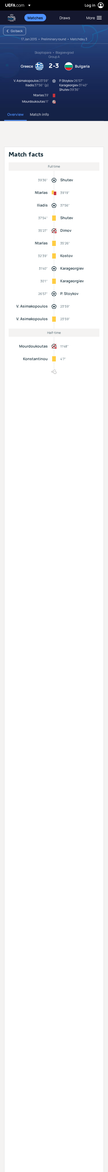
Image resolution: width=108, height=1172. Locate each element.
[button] (93, 18)
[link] (35, 18)
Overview (15, 114)
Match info (39, 114)
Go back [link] (17, 31)
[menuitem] (39, 18)
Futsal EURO (12, 17)
